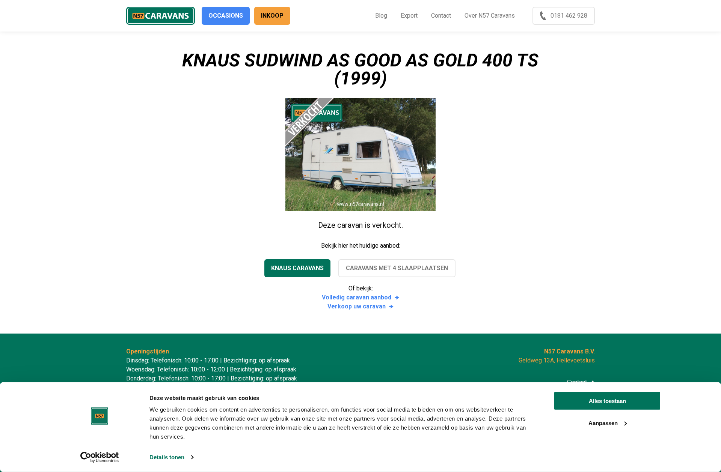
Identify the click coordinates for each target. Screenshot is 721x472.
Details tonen (166, 457)
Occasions (225, 15)
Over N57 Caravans (490, 15)
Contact (441, 15)
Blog (381, 15)
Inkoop (272, 15)
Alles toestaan (607, 401)
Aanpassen (603, 422)
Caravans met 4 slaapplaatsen (397, 268)
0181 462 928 (569, 15)
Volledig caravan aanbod (356, 297)
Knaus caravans (297, 268)
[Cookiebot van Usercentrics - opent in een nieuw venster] (100, 457)
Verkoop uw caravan (356, 306)
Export (409, 15)
